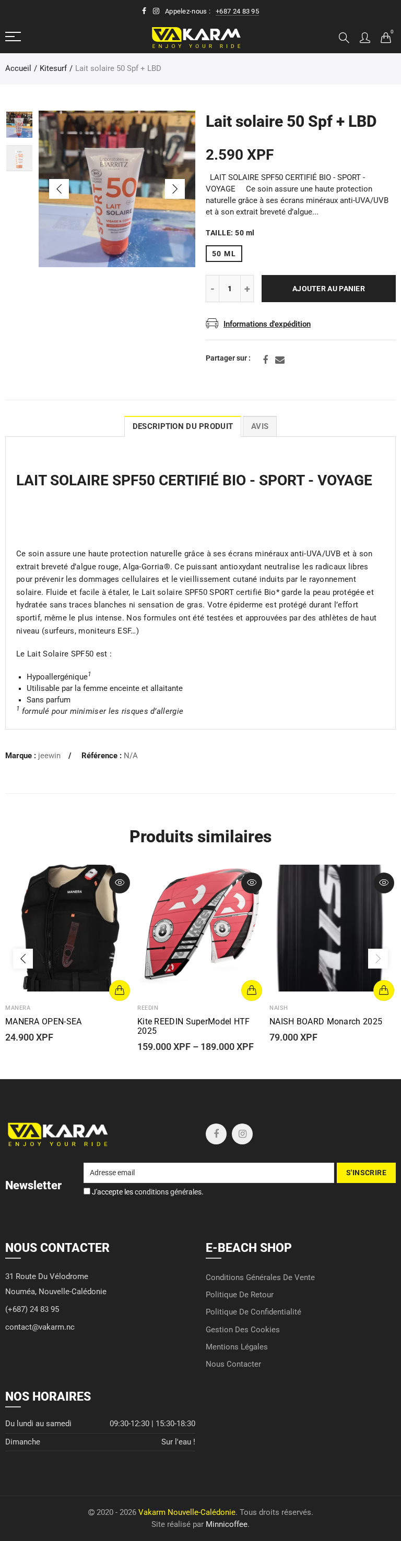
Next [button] (175, 189)
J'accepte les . (147, 1192)
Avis (259, 426)
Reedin (147, 1008)
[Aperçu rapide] (119, 883)
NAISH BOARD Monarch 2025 (325, 1021)
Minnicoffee (226, 1524)
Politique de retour (240, 1295)
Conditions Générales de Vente (260, 1277)
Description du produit (183, 426)
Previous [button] (59, 189)
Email (280, 360)
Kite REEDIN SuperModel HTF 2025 (193, 1026)
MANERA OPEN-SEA (43, 1021)
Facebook (265, 360)
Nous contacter (233, 1364)
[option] (117, 189)
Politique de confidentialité (253, 1312)
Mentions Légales (237, 1347)
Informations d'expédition (267, 324)
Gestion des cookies (243, 1329)
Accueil (18, 68)
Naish (278, 1008)
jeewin (49, 755)
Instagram (242, 1134)
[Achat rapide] (119, 990)
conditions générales (168, 1192)
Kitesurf (53, 68)
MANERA (17, 1008)
